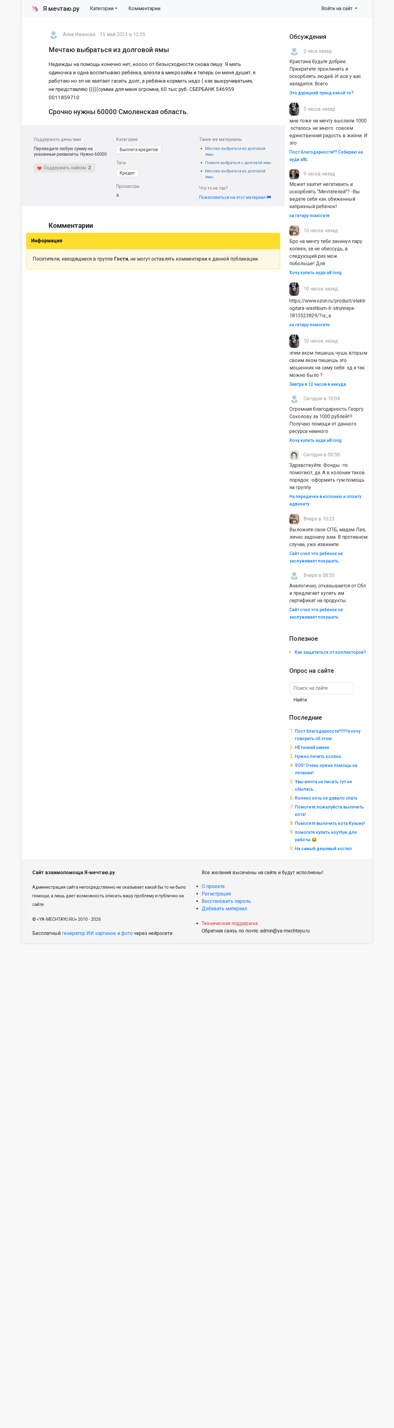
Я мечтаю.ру (55, 8)
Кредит (127, 173)
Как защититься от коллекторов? (330, 652)
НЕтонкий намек (312, 747)
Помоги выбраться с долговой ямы (238, 162)
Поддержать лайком (64, 167)
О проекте (213, 886)
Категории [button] (102, 8)
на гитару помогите (309, 215)
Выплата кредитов (139, 149)
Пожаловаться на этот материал (233, 197)
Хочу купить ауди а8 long (315, 272)
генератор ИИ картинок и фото (97, 933)
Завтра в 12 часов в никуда (317, 384)
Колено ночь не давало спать (326, 798)
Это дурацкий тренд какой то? (321, 92)
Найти (300, 700)
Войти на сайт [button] (337, 8)
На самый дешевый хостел (323, 848)
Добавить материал (224, 909)
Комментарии (144, 8)
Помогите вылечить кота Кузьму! (330, 823)
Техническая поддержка (230, 923)
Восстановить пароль (226, 901)
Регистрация (216, 894)
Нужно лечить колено (318, 756)
